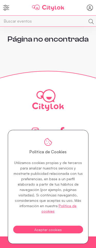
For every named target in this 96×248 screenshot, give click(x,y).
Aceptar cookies (48, 229)
